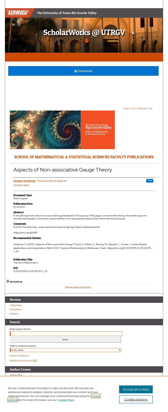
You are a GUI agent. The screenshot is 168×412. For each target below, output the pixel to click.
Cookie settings (135, 399)
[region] (84, 394)
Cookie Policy (66, 400)
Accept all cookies (136, 389)
